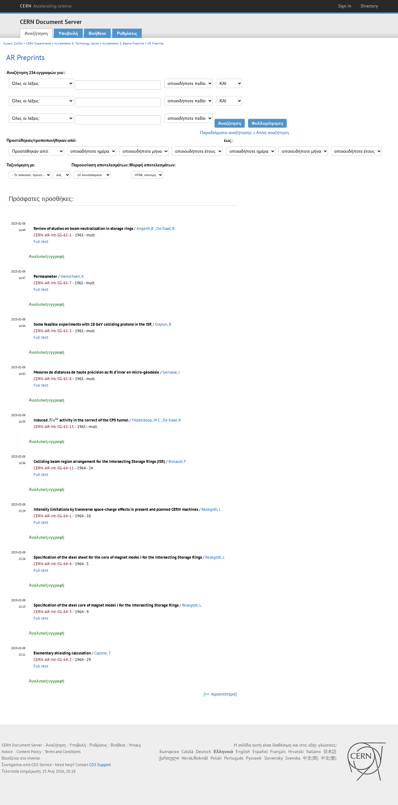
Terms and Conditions (63, 751)
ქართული (169, 758)
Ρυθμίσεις (127, 33)
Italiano (313, 751)
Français (278, 751)
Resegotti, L (211, 509)
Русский (253, 758)
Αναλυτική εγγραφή (46, 256)
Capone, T (102, 653)
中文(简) (310, 758)
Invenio (33, 758)
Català (187, 751)
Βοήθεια (97, 33)
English (243, 751)
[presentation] (53, 419)
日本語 (329, 751)
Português (233, 758)
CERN (46, 6)
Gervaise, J (171, 372)
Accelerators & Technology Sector (76, 43)
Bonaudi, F (177, 461)
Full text (41, 241)
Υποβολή (68, 33)
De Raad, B (165, 228)
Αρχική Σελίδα (13, 43)
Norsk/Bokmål (195, 758)
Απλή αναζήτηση (272, 132)
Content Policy (28, 751)
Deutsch (203, 751)
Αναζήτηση (36, 33)
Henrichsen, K (72, 276)
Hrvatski (296, 751)
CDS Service (41, 764)
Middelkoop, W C (146, 420)
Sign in (344, 6)
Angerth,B (145, 228)
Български (169, 751)
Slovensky (273, 758)
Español (260, 751)
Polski (216, 758)
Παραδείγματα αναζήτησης (226, 132)
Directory (369, 6)
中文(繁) (328, 758)
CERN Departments (38, 43)
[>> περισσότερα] (220, 694)
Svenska (292, 758)
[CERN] (366, 761)
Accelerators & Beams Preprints (123, 43)
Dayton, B (163, 324)
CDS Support (100, 764)
